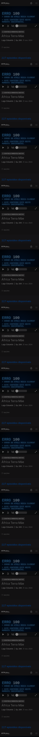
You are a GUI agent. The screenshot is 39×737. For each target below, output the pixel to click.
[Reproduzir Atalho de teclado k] (3, 734)
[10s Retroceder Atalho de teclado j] (8, 734)
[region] (19, 368)
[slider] (22, 734)
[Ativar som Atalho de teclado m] (12, 734)
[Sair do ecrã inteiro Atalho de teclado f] (35, 734)
